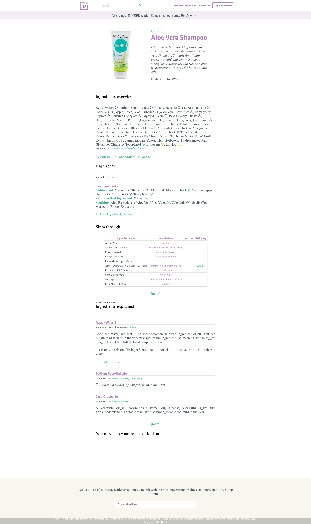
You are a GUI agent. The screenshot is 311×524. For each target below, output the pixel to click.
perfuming (178, 279)
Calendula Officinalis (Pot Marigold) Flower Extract (150, 190)
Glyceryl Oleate (153, 116)
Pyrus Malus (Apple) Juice (114, 111)
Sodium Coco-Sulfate (134, 107)
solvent (165, 243)
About (164, 522)
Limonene (153, 144)
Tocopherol (133, 144)
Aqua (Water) (105, 107)
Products (178, 5)
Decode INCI (204, 5)
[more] (155, 293)
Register (228, 5)
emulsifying (177, 247)
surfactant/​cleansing (159, 247)
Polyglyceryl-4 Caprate (192, 120)
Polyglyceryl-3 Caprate (116, 270)
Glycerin (166, 120)
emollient (153, 279)
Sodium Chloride (128, 124)
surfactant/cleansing (119, 378)
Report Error (126, 156)
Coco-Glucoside (165, 107)
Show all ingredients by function (115, 214)
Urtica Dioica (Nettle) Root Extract (131, 128)
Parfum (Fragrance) (141, 120)
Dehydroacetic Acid (109, 120)
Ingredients (190, 5)
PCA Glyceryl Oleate (183, 116)
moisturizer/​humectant (171, 265)
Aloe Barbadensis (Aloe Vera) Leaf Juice (161, 111)
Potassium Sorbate (163, 140)
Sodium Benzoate (133, 140)
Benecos (157, 31)
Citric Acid (103, 124)
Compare (105, 156)
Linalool (172, 144)
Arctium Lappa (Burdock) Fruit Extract (148, 132)
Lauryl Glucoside (194, 107)
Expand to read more (109, 362)
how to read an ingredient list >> (128, 148)
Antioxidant (104, 190)
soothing (154, 265)
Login (217, 5)
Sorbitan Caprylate (124, 116)
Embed (146, 156)
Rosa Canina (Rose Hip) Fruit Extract (142, 136)
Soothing (102, 202)
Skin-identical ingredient (114, 198)
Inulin (111, 140)
